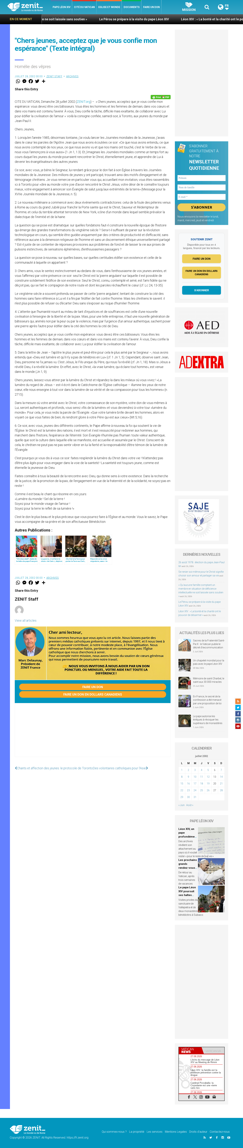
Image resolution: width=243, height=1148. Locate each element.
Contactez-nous (220, 1131)
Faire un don (151, 7)
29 (181, 797)
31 (195, 797)
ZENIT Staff (54, 76)
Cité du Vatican (84, 7)
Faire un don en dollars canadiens (92, 694)
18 (201, 783)
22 (181, 790)
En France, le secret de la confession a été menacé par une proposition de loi (207, 700)
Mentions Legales (176, 1131)
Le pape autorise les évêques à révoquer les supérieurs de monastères (207, 720)
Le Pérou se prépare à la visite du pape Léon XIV (97, 19)
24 (195, 790)
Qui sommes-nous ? (114, 1131)
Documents (132, 7)
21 (221, 783)
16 (188, 783)
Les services (154, 1131)
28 (221, 790)
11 (201, 776)
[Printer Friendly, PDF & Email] (161, 97)
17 (195, 783)
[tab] (190, 1050)
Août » (189, 805)
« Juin (181, 805)
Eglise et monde (109, 7)
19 (208, 783)
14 (221, 776)
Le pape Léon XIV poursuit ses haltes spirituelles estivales (187, 895)
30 (188, 797)
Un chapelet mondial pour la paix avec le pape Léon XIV (208, 662)
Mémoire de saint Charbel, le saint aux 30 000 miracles (208, 680)
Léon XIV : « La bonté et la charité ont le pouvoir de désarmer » (190, 19)
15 (181, 783)
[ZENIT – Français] (29, 7)
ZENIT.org (83, 101)
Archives (72, 76)
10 (195, 776)
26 (208, 790)
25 (201, 790)
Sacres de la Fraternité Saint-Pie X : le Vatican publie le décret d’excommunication (209, 644)
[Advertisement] (93, 733)
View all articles (25, 620)
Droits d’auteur (198, 1131)
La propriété (136, 1131)
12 (208, 776)
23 (188, 790)
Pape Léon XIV (61, 7)
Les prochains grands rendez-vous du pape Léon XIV (187, 867)
